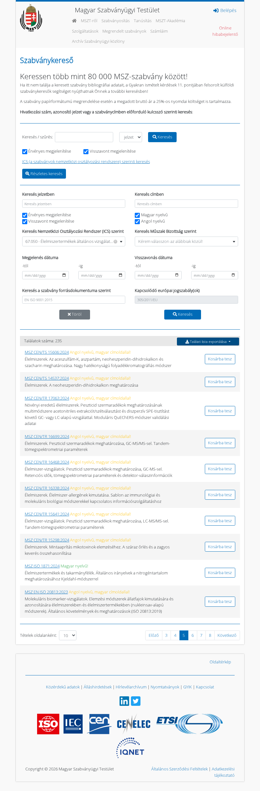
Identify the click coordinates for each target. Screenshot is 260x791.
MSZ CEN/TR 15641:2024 (47, 514)
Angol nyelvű (153, 221)
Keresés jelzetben (38, 194)
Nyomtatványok (165, 687)
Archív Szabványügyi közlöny (98, 41)
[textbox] (186, 241)
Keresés (164, 137)
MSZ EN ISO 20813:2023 (46, 592)
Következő (227, 635)
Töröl (76, 314)
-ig (80, 266)
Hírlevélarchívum (131, 687)
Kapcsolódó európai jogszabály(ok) (167, 290)
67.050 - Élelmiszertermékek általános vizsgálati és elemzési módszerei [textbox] (75, 241)
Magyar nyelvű (154, 215)
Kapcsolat (205, 687)
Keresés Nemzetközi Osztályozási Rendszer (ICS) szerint (73, 231)
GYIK (187, 687)
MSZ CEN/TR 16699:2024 (47, 436)
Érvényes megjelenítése (49, 151)
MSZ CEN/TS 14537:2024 (47, 378)
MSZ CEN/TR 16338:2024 (47, 488)
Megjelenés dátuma (40, 257)
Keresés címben (149, 194)
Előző (154, 635)
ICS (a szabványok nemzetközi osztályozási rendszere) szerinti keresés (86, 161)
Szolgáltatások (85, 31)
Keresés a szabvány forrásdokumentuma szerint (66, 290)
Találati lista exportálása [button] (208, 341)
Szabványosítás (115, 20)
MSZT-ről (89, 20)
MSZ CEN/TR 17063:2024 (47, 398)
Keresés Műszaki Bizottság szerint (165, 231)
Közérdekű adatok (63, 687)
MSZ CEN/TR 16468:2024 (47, 462)
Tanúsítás (143, 20)
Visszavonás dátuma (153, 257)
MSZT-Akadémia (170, 20)
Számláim (159, 31)
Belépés (228, 10)
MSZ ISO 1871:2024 (42, 566)
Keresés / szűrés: (37, 137)
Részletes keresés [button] (45, 173)
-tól (25, 266)
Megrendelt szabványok (124, 31)
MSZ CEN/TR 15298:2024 (47, 540)
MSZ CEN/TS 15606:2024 (47, 352)
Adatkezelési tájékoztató (223, 772)
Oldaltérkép (220, 662)
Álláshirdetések (98, 687)
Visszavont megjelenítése (113, 151)
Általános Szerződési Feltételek (179, 769)
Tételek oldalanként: (38, 635)
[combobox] (74, 241)
